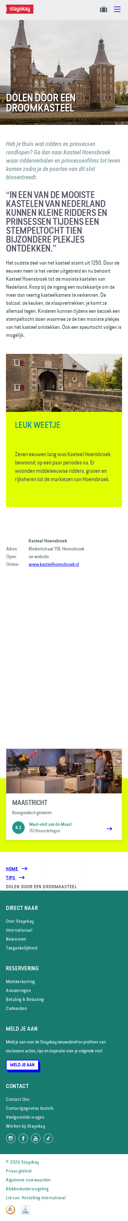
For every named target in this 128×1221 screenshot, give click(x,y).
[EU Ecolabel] (27, 1213)
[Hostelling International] (12, 1213)
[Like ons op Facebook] (23, 1138)
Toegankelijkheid (22, 948)
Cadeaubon (16, 1008)
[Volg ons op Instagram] (10, 1138)
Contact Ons (17, 1099)
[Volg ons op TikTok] (48, 1138)
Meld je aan (22, 1065)
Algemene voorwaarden (28, 1180)
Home (12, 869)
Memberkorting (20, 981)
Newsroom (16, 939)
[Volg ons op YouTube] (35, 1138)
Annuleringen (18, 990)
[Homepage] (21, 12)
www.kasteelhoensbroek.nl (54, 564)
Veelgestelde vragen (25, 1117)
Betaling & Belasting (25, 999)
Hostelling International (43, 1198)
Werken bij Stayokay (25, 1126)
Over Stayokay (20, 921)
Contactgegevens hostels (30, 1108)
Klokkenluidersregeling (27, 1189)
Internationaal (19, 930)
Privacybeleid (19, 1171)
